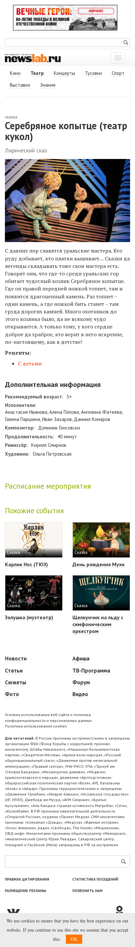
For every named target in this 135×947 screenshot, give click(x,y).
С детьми (30, 363)
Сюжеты (15, 682)
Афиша (80, 658)
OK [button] (74, 939)
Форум (81, 682)
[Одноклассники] (122, 911)
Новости (16, 658)
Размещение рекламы (25, 890)
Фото (12, 694)
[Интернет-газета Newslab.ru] (33, 57)
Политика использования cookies (36, 726)
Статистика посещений (95, 879)
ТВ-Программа (91, 670)
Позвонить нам (87, 890)
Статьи (14, 670)
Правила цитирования (27, 879)
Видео (80, 694)
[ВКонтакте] (59, 911)
